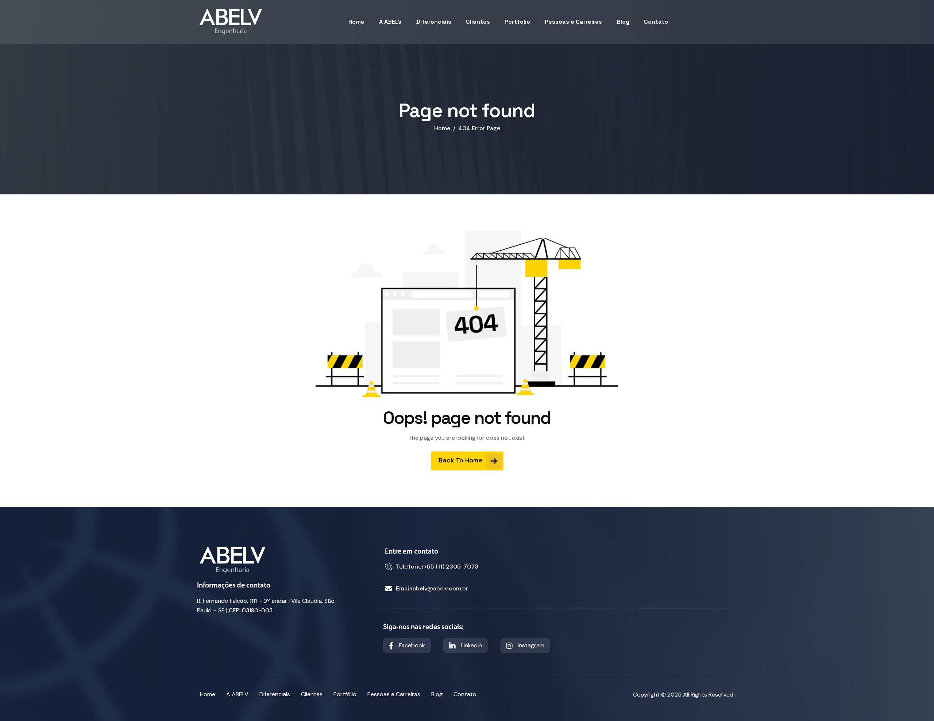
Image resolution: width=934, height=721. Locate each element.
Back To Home (461, 460)
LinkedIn (470, 645)
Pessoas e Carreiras (573, 22)
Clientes (478, 22)
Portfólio (517, 22)
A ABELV (390, 22)
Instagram (530, 645)
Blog (623, 22)
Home (356, 22)
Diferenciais (433, 22)
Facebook (411, 645)
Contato (656, 22)
